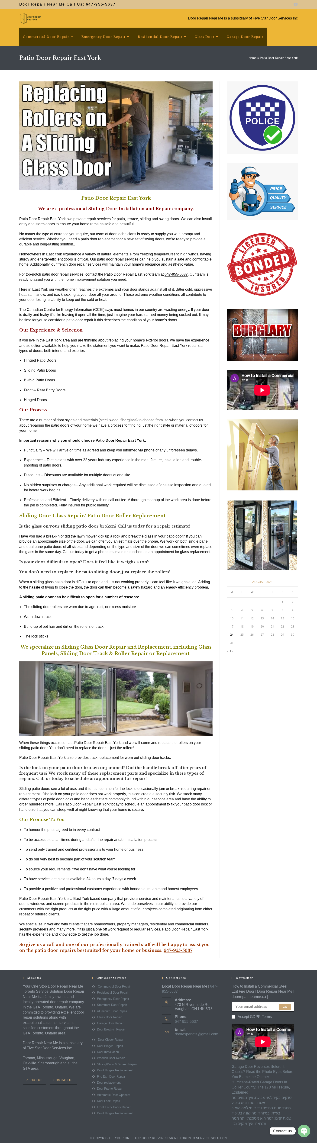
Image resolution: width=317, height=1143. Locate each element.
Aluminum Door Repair (112, 1011)
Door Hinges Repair (110, 1046)
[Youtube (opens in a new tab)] (295, 4)
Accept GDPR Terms (255, 1017)
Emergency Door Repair (113, 999)
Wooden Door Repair (111, 1058)
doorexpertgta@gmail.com (196, 1034)
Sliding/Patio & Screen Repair (117, 1064)
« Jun (230, 651)
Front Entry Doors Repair (113, 1107)
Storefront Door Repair (112, 1005)
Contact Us (63, 1080)
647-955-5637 (178, 950)
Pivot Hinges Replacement (115, 1070)
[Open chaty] (304, 1131)
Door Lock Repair (108, 1101)
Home (252, 58)
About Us (34, 1080)
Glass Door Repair (109, 1017)
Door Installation (108, 1052)
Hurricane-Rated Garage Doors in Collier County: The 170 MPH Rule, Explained (261, 1087)
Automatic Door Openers (113, 1095)
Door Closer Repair (110, 1039)
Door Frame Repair (109, 1088)
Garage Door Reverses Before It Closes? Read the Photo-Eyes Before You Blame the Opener (262, 1072)
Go (285, 1006)
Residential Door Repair (113, 992)
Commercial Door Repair (114, 986)
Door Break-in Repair (111, 1029)
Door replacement (109, 1082)
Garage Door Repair (110, 1023)
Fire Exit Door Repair (111, 1076)
